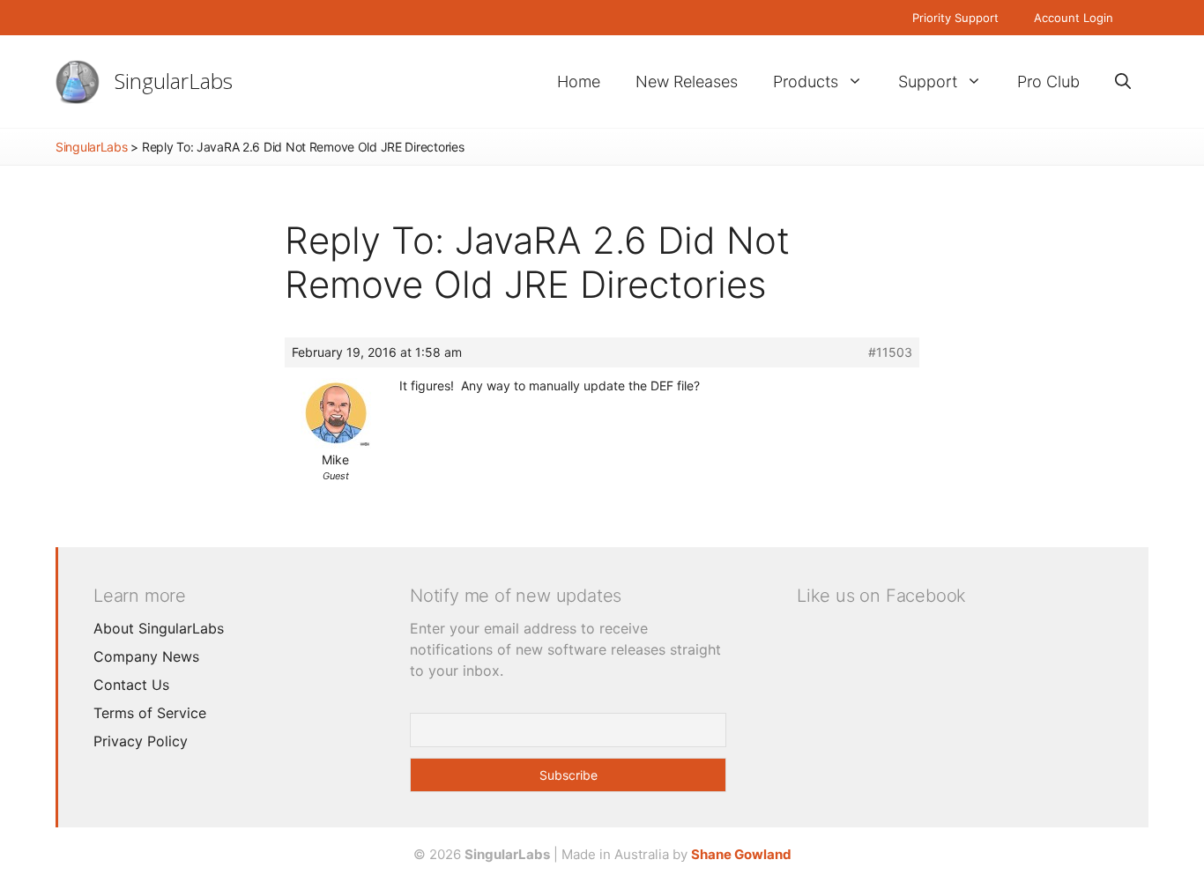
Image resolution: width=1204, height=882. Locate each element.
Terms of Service (149, 713)
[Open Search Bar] (1122, 81)
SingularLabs (174, 80)
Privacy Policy (140, 741)
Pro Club (1048, 81)
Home (578, 81)
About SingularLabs (158, 628)
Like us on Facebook (881, 595)
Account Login (1073, 18)
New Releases (686, 81)
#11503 (890, 352)
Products (805, 81)
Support (927, 81)
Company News (146, 656)
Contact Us (131, 684)
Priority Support (955, 18)
